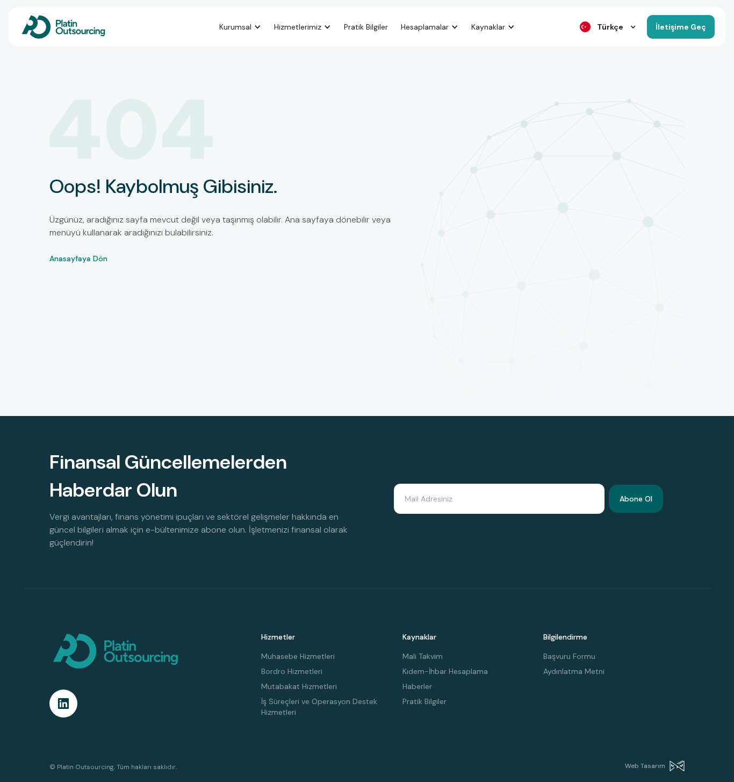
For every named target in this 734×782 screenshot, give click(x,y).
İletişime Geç (681, 27)
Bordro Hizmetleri (291, 671)
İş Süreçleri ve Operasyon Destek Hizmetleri (319, 707)
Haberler (417, 686)
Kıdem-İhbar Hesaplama (445, 671)
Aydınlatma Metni (574, 671)
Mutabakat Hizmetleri (299, 686)
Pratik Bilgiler (366, 27)
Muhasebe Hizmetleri (298, 656)
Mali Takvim (422, 656)
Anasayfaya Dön (78, 258)
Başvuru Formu (569, 656)
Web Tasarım (645, 766)
